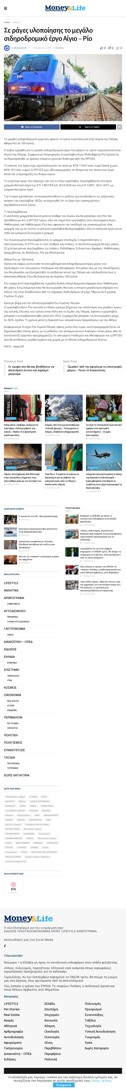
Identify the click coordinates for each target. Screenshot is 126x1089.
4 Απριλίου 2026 (12, 438)
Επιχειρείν (12, 710)
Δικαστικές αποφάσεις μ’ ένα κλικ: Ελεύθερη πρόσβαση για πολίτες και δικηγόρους (37, 544)
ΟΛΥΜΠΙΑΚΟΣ (12, 833)
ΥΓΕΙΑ (24, 852)
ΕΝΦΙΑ (33, 806)
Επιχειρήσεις (24, 815)
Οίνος (10, 634)
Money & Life (20, 47)
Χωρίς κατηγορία (16, 775)
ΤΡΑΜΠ (34, 847)
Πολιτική (11, 735)
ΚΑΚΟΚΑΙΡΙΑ (35, 820)
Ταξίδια (9, 757)
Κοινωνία (12, 662)
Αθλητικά (11, 590)
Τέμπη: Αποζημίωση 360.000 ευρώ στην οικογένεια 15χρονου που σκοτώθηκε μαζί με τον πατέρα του (22, 477)
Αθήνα (22, 801)
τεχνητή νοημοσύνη (16, 861)
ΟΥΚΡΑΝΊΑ (29, 833)
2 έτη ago (25, 519)
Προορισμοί (13, 763)
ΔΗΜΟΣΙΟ (10, 806)
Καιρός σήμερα (13, 824)
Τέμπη (45, 847)
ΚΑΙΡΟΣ (21, 820)
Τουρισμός (12, 768)
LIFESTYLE (11, 583)
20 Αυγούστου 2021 (42, 47)
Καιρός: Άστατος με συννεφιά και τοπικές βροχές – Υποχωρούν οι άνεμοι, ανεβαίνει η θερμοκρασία (62, 428)
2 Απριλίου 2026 (94, 491)
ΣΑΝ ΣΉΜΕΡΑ (22, 843)
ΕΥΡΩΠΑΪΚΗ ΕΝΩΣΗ (15, 810)
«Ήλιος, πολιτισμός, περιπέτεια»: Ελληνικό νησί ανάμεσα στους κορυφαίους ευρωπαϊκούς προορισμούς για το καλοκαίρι (101, 535)
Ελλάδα (9, 657)
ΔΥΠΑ (23, 806)
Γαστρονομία (14, 629)
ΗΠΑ (37, 815)
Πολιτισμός (13, 742)
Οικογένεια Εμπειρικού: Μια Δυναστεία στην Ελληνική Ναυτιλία (38, 530)
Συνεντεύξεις (14, 750)
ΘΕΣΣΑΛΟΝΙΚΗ (51, 815)
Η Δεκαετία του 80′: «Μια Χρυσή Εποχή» (38, 516)
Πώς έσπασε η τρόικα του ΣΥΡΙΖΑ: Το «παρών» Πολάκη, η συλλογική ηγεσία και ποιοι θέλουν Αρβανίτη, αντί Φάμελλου (100, 569)
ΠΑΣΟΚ (29, 838)
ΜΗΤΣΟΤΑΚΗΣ (13, 829)
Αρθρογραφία (14, 598)
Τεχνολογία (13, 675)
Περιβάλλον (13, 717)
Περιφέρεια (12, 617)
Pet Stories (12, 723)
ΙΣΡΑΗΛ (9, 820)
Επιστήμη (11, 670)
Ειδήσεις (16, 22)
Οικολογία (12, 728)
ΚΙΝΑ (48, 820)
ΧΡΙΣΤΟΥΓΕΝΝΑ (13, 857)
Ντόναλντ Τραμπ (32, 829)
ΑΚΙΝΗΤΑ (10, 801)
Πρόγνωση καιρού (47, 838)
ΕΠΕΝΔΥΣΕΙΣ (47, 806)
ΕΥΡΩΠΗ (33, 810)
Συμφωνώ (63, 1085)
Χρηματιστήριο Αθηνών (37, 857)
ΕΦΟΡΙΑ (46, 810)
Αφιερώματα (13, 603)
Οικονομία (12, 695)
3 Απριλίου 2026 (12, 484)
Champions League (15, 796)
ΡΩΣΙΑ (9, 843)
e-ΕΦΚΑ (33, 796)
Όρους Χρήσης (101, 1080)
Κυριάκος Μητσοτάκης (37, 824)
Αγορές (10, 705)
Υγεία (9, 680)
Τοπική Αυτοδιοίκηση (18, 621)
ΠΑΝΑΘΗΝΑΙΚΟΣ (14, 838)
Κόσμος (10, 687)
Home (7, 22)
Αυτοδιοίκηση (14, 611)
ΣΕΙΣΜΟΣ (38, 843)
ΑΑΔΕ (44, 796)
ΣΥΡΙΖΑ (9, 847)
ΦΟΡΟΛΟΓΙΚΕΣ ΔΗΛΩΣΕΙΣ (44, 852)
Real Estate (13, 701)
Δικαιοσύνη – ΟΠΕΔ (18, 642)
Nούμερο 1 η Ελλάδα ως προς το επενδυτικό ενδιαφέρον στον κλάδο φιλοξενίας (98, 518)
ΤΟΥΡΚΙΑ (21, 847)
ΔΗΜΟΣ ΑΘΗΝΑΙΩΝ (39, 801)
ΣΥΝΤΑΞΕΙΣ (52, 843)
